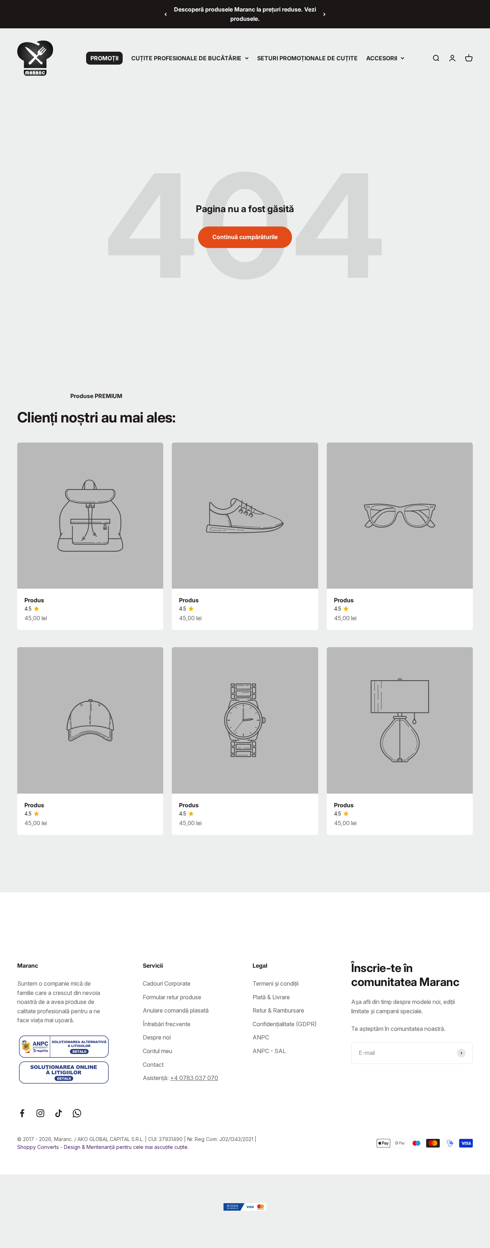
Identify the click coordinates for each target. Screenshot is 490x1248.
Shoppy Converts (38, 1147)
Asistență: (180, 1077)
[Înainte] (324, 14)
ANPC (261, 1037)
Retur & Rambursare (278, 1010)
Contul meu (157, 1051)
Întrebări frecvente (166, 1024)
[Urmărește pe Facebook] (22, 1113)
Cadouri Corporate (166, 983)
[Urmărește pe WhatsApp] (77, 1113)
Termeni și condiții (275, 983)
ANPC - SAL (269, 1051)
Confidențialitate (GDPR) (285, 1024)
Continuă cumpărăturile (245, 236)
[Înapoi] (165, 14)
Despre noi (157, 1037)
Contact (153, 1064)
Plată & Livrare (271, 997)
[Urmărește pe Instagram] (40, 1113)
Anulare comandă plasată (176, 1010)
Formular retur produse (172, 997)
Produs (34, 600)
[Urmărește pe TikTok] (58, 1113)
